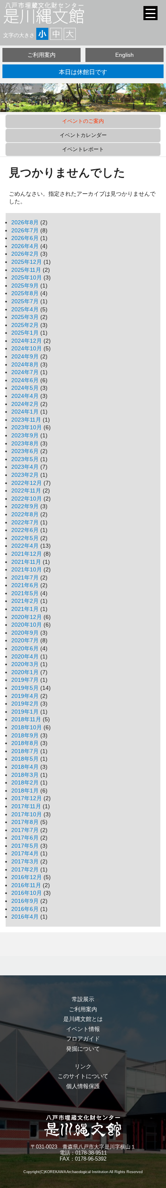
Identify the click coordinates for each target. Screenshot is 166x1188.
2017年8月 (25, 822)
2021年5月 (25, 593)
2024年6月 (25, 380)
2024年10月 (26, 348)
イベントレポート (83, 149)
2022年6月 (25, 530)
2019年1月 (25, 711)
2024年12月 (26, 340)
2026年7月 (25, 230)
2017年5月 (25, 845)
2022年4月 (25, 545)
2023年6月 (25, 451)
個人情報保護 (83, 1086)
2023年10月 (26, 427)
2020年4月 (25, 656)
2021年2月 (25, 601)
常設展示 (83, 999)
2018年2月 (25, 782)
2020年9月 (25, 632)
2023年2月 (25, 475)
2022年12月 (26, 483)
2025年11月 (26, 270)
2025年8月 (25, 293)
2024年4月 (25, 396)
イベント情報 (83, 1029)
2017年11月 (26, 806)
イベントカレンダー (83, 135)
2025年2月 (25, 325)
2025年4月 (25, 309)
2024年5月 (25, 388)
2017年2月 (25, 869)
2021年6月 (25, 585)
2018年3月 (25, 775)
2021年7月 (25, 577)
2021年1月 (25, 609)
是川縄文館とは (83, 1019)
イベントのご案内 (83, 121)
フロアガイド (83, 1038)
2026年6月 (25, 238)
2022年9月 (25, 506)
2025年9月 (25, 285)
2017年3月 (25, 861)
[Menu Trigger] (150, 13)
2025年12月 (26, 262)
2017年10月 (26, 814)
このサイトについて (83, 1076)
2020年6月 (25, 648)
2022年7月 (25, 522)
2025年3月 (25, 317)
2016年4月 (25, 916)
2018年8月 (25, 743)
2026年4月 (25, 246)
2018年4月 (25, 767)
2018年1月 (25, 790)
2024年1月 (25, 411)
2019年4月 (25, 696)
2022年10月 (26, 498)
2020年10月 (26, 624)
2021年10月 (26, 569)
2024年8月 (25, 364)
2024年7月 (25, 372)
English (124, 55)
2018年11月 (26, 719)
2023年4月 (25, 467)
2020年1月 (25, 672)
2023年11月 (26, 419)
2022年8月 (25, 514)
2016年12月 (26, 877)
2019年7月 (25, 680)
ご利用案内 (41, 55)
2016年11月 (26, 885)
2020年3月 (25, 664)
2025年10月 (26, 277)
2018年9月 (25, 735)
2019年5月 (25, 688)
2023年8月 (25, 443)
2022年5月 (25, 538)
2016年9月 (25, 901)
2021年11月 (26, 562)
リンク (83, 1066)
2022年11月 (26, 490)
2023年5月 (25, 459)
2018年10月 (26, 727)
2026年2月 (25, 253)
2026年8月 (25, 222)
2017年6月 (25, 837)
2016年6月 (25, 909)
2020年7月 (25, 640)
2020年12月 (26, 617)
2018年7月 (25, 751)
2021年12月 (26, 554)
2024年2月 (25, 404)
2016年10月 (26, 893)
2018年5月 (25, 758)
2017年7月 (25, 830)
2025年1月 (25, 332)
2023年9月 (25, 435)
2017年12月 (26, 798)
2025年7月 (25, 301)
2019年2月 (25, 703)
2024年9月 (25, 356)
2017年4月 (25, 853)
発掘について (83, 1048)
